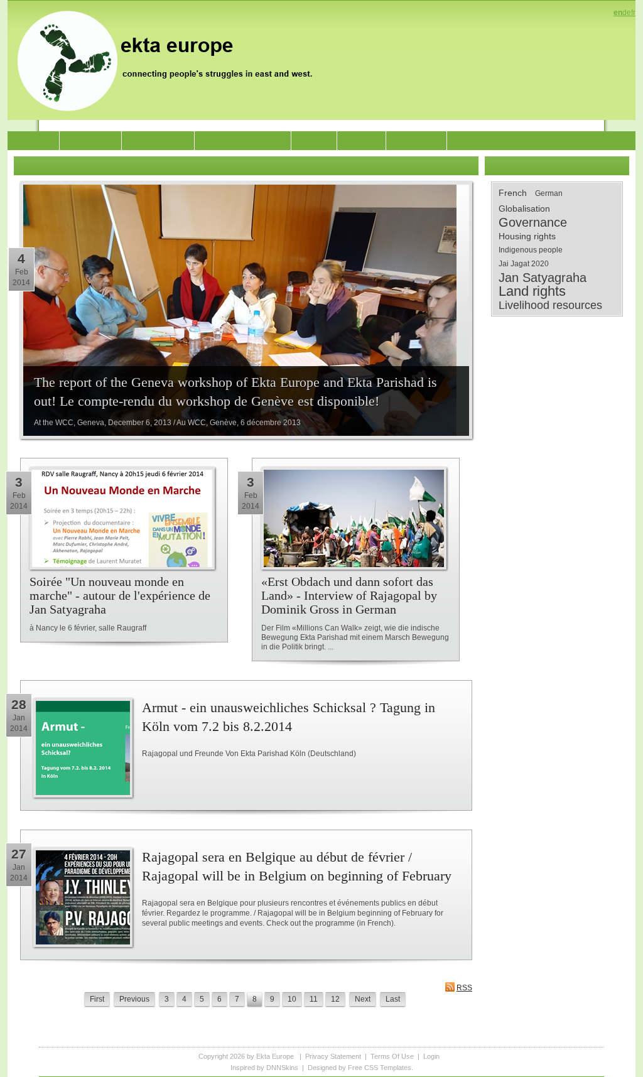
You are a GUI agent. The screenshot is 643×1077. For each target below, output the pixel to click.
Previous (134, 999)
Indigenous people (531, 250)
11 (314, 999)
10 (292, 999)
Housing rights (527, 236)
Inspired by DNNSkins (264, 1067)
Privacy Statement (333, 1056)
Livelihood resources (550, 305)
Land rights (532, 291)
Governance (533, 222)
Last (393, 999)
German (549, 193)
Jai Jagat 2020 (524, 264)
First (97, 999)
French (513, 193)
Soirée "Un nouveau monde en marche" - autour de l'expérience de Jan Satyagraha (120, 595)
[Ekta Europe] (171, 59)
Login (431, 1056)
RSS (464, 987)
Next (362, 999)
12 (335, 999)
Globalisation (524, 208)
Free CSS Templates (379, 1067)
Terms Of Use (392, 1056)
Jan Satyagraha (542, 277)
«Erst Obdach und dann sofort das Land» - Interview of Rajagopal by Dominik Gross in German (349, 595)
